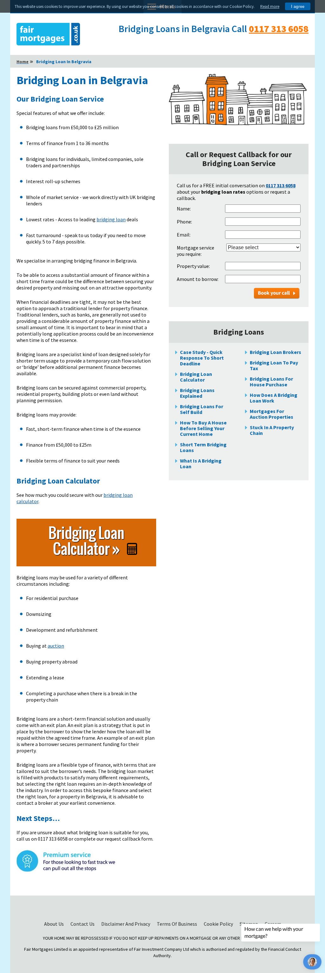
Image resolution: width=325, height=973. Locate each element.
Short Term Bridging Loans (203, 447)
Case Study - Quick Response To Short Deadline (202, 358)
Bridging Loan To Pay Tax (274, 365)
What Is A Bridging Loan (201, 463)
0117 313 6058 (278, 29)
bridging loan (111, 219)
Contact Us (83, 924)
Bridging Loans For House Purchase (271, 382)
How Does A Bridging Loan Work (273, 398)
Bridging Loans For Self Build (201, 409)
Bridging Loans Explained (197, 393)
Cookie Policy (219, 924)
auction (56, 646)
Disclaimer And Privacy (126, 924)
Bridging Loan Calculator (196, 377)
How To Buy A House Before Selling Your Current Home (203, 428)
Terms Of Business (177, 924)
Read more (269, 6)
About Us (54, 924)
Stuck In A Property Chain (272, 430)
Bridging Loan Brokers (275, 352)
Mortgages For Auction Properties (271, 414)
